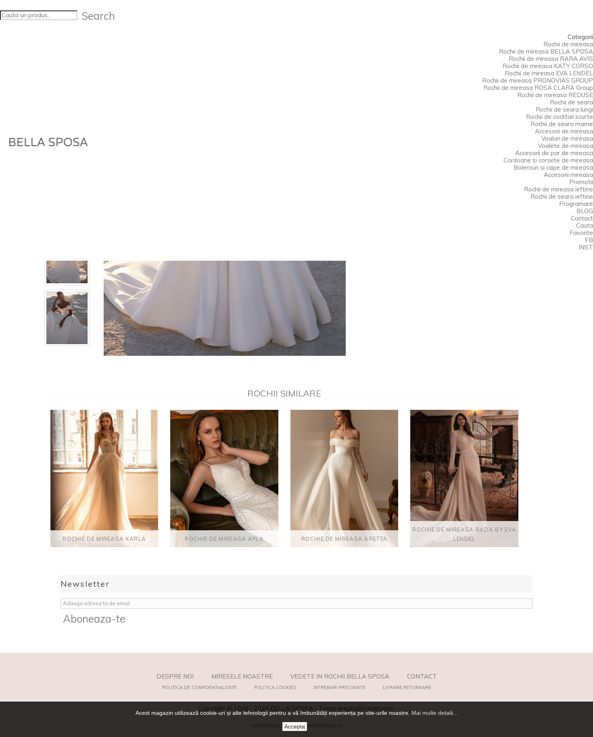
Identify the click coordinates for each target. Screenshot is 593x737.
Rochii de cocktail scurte (559, 116)
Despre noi (175, 676)
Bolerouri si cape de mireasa (553, 167)
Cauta (584, 225)
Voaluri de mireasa (567, 138)
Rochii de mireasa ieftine (558, 189)
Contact (582, 218)
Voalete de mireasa (565, 145)
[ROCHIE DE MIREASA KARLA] (104, 478)
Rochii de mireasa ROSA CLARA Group (538, 87)
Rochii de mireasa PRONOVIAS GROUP (537, 80)
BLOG (584, 211)
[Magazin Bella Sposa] (48, 142)
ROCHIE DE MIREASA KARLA (104, 539)
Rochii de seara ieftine (561, 196)
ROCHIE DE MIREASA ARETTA (344, 539)
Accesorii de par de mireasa (554, 153)
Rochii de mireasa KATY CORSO (548, 66)
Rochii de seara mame (561, 124)
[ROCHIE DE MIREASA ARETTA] (344, 478)
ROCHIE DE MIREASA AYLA (224, 539)
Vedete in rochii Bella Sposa (339, 676)
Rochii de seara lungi (564, 109)
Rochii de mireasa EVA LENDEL (549, 73)
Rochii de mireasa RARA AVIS (551, 58)
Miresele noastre (242, 676)
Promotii (581, 182)
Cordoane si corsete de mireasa (548, 160)
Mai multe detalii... (434, 713)
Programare (576, 204)
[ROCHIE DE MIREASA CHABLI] (67, 318)
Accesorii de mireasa (564, 131)
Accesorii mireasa (568, 175)
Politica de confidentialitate (199, 687)
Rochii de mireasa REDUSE (555, 95)
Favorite (581, 233)
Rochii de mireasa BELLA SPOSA (546, 51)
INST (585, 247)
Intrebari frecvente (339, 687)
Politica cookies (275, 687)
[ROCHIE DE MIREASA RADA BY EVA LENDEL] (464, 478)
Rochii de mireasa (568, 44)
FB (589, 240)
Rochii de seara (571, 102)
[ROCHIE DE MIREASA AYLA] (224, 478)
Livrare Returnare (407, 687)
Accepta (294, 726)
